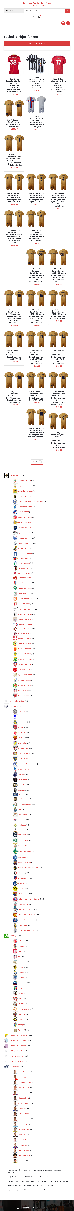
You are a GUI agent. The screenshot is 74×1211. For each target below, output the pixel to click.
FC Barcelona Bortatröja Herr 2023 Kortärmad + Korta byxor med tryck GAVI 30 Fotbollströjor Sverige (58, 275)
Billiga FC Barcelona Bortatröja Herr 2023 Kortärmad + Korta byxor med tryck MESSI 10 (14, 397)
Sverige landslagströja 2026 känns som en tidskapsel (25, 1190)
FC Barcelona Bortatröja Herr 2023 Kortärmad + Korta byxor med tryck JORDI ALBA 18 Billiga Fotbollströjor (14, 316)
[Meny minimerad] (63, 23)
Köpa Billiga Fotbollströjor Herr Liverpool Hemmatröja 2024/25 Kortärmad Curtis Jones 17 (58, 85)
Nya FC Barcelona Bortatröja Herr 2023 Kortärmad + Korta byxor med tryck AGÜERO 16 (36, 396)
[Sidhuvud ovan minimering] (68, 23)
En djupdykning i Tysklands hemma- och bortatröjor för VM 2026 (29, 1185)
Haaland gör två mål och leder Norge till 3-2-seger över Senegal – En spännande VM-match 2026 (36, 1171)
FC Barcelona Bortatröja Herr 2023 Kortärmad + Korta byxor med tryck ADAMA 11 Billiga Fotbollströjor (36, 357)
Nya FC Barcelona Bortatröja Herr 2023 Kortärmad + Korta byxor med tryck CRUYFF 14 (14, 355)
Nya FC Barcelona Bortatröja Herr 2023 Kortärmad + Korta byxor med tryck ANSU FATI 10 (36, 432)
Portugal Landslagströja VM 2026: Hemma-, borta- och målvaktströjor (31, 1177)
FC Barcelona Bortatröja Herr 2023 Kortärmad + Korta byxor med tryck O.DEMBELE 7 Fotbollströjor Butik (14, 236)
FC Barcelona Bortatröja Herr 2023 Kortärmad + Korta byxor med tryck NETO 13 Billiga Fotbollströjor (58, 357)
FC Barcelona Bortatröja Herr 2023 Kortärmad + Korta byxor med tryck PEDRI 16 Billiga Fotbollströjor (36, 316)
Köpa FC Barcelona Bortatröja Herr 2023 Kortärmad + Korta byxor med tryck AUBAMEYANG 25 (36, 275)
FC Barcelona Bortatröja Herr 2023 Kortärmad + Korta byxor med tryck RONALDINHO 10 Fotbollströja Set (58, 398)
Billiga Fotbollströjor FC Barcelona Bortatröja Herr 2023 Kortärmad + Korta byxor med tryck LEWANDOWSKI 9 (58, 440)
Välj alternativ (15, 78)
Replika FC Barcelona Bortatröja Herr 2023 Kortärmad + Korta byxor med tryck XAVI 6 (36, 235)
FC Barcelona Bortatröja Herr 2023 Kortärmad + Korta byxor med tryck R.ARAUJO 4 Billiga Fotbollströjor (58, 199)
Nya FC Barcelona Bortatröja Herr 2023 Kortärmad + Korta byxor (14, 123)
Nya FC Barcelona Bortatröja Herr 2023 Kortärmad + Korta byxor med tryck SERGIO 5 (36, 197)
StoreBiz (56, 1208)
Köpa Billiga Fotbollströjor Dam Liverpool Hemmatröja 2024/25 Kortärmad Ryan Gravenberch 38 (14, 85)
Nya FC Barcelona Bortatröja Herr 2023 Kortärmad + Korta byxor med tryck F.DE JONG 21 (58, 314)
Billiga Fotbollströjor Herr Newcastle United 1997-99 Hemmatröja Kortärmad (36, 82)
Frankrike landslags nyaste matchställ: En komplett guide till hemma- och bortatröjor (36, 1181)
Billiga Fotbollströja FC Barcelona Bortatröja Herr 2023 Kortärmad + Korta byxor (36, 121)
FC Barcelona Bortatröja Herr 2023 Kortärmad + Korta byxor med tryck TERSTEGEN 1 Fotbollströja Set (14, 160)
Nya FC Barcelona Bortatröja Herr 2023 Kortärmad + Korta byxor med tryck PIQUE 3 (14, 197)
